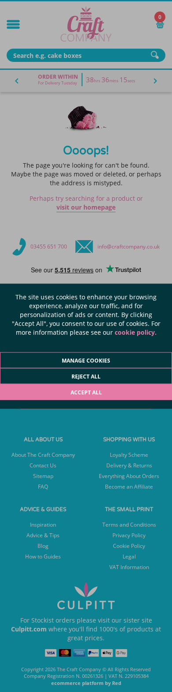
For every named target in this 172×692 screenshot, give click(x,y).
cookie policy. (136, 332)
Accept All (86, 392)
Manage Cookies (86, 360)
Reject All (86, 376)
